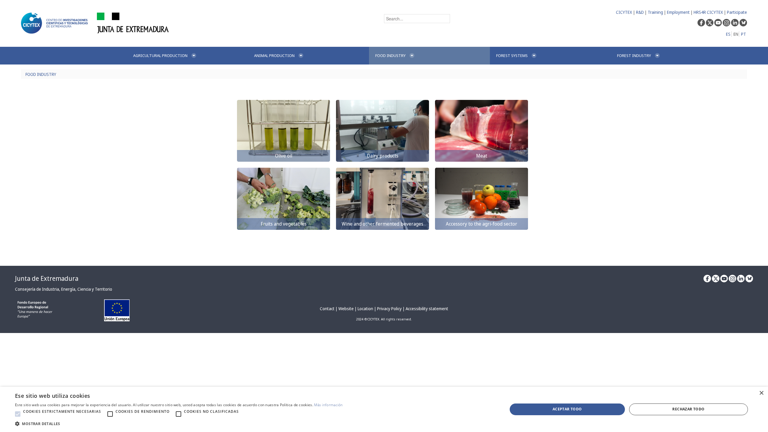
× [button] (761, 393)
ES (728, 34)
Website (346, 308)
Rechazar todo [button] (688, 409)
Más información (328, 404)
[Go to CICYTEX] (55, 23)
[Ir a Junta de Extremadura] (133, 23)
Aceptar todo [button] (567, 409)
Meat (481, 155)
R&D (640, 12)
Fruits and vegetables (284, 223)
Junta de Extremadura (46, 278)
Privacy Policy (389, 308)
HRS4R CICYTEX (708, 12)
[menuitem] (187, 55)
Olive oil (283, 155)
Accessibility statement (427, 308)
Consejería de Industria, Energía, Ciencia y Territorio (63, 289)
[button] (18, 414)
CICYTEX (624, 12)
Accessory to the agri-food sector (481, 223)
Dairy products (382, 155)
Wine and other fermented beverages (382, 223)
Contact (327, 308)
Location (365, 308)
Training (655, 12)
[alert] (384, 409)
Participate (737, 12)
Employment (678, 12)
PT (743, 34)
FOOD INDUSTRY (41, 74)
